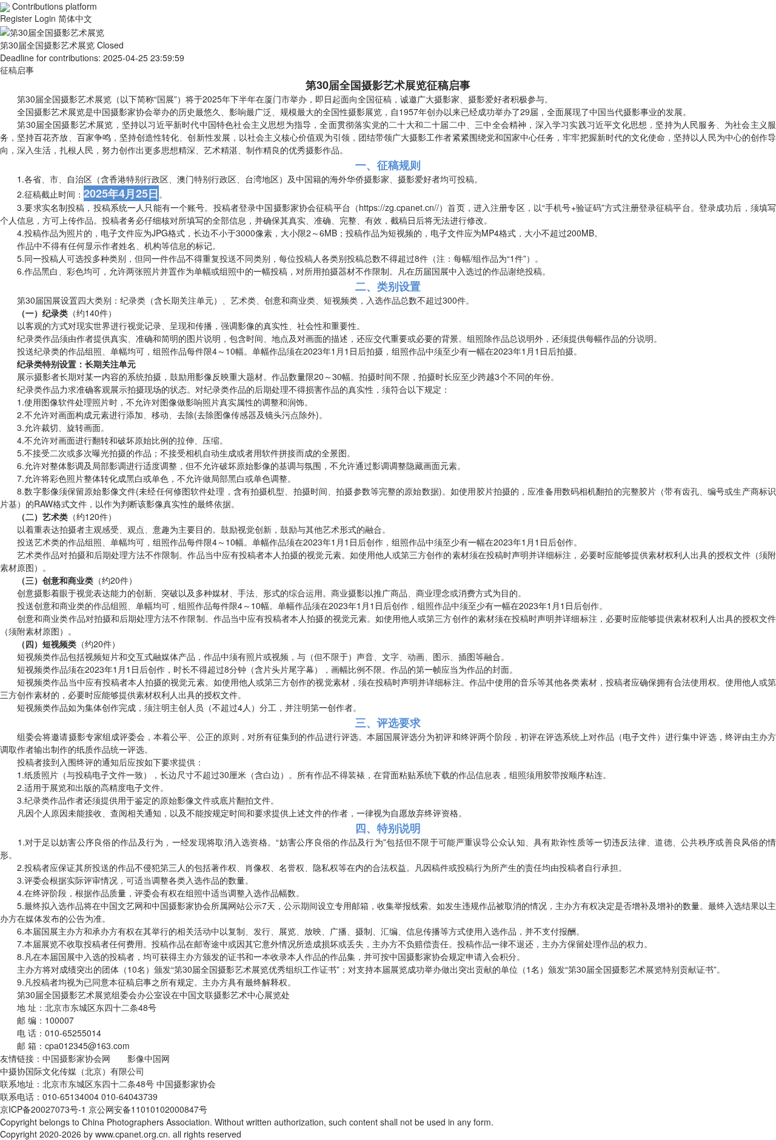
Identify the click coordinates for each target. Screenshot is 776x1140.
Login (46, 18)
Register (17, 18)
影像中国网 (148, 1058)
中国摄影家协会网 (76, 1058)
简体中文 (75, 18)
